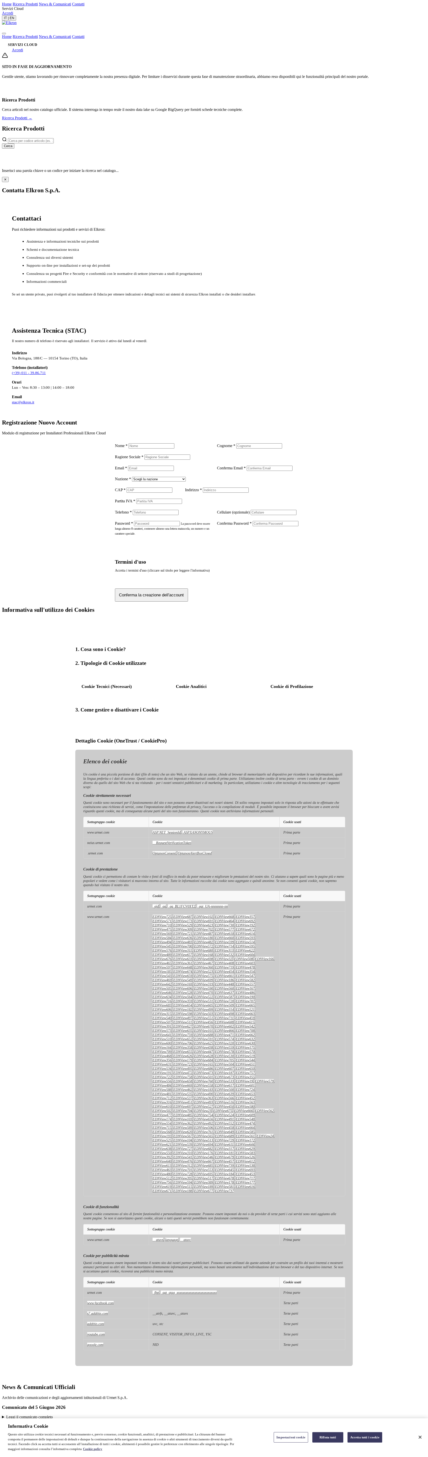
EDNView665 (245, 1005)
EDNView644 (245, 1144)
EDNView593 (245, 938)
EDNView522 (203, 997)
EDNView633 (182, 959)
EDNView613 (162, 1165)
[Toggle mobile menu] (4, 33)
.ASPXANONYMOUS (198, 832)
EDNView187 (224, 1073)
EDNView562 (264, 1111)
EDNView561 (245, 1136)
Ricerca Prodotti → (17, 118)
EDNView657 (182, 955)
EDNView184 (224, 1174)
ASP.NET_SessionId (167, 832)
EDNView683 (162, 1005)
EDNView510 (162, 1039)
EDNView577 (224, 929)
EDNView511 (182, 1022)
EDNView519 (245, 1056)
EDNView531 (203, 1001)
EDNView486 (245, 993)
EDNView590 (203, 988)
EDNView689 (224, 1136)
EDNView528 (182, 993)
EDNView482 (203, 942)
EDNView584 (162, 938)
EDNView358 (182, 1047)
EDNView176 (203, 1153)
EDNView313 (224, 950)
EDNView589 (182, 1128)
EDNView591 (203, 1039)
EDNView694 (203, 1144)
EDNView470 (203, 993)
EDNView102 (203, 917)
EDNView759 (182, 1035)
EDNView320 (224, 1043)
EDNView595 (245, 946)
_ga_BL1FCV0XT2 (181, 906)
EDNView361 (182, 963)
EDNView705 (224, 1060)
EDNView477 (162, 1115)
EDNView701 (182, 1170)
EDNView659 (182, 976)
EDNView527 (203, 1106)
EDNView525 (162, 1140)
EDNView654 (182, 1005)
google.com (95, 1345)
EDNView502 (162, 1111)
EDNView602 (224, 1026)
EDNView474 (245, 1123)
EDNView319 (203, 984)
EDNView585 (245, 1132)
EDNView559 (224, 1047)
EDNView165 (203, 1064)
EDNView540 (162, 1018)
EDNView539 (182, 1144)
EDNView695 (203, 1174)
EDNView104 (182, 1140)
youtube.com (96, 1334)
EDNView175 (245, 1047)
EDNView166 (264, 959)
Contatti (78, 4)
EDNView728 (182, 1174)
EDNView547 (245, 976)
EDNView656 (203, 1119)
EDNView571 (162, 921)
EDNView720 (224, 1001)
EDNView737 (224, 1191)
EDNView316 (162, 1102)
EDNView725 (162, 917)
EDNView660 (224, 938)
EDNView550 (162, 1153)
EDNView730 (224, 925)
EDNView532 (224, 955)
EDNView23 (202, 1111)
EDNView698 (203, 959)
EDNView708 (245, 1031)
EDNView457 (224, 1161)
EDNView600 (162, 1043)
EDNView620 (182, 1132)
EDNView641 (162, 1035)
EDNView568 (162, 1132)
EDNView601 (245, 1085)
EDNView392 (162, 1157)
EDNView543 (162, 976)
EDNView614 (245, 934)
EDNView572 (203, 946)
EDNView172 (245, 1140)
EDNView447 (203, 1052)
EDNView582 (245, 980)
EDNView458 (224, 1128)
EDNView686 (203, 1068)
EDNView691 (203, 921)
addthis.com (95, 1324)
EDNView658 (182, 1081)
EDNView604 (245, 955)
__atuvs (158, 1240)
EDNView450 (224, 1106)
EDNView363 (203, 1098)
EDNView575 (203, 976)
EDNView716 (162, 1001)
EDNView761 (203, 1132)
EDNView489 (162, 955)
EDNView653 (245, 1094)
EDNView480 (162, 1174)
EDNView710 (162, 925)
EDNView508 (243, 959)
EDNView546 (203, 1157)
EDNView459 (245, 1018)
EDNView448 (224, 984)
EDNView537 (182, 1098)
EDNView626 (182, 1056)
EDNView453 (245, 1174)
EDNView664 (245, 1128)
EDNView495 (182, 1068)
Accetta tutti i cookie (364, 1437)
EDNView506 (203, 1128)
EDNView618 (224, 934)
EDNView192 (245, 925)
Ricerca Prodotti (25, 4)
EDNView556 (162, 1081)
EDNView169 (182, 984)
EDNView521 (245, 1009)
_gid (156, 906)
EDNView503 (203, 1014)
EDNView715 (162, 1128)
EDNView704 (182, 1111)
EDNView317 (224, 1149)
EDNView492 (203, 1123)
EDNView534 (162, 1068)
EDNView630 (245, 1043)
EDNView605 (203, 1005)
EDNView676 (162, 959)
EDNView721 (182, 934)
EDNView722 (162, 1077)
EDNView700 (182, 946)
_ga (163, 906)
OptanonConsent (164, 853)
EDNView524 (224, 1115)
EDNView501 (203, 1077)
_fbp (156, 1293)
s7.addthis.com (97, 1313)
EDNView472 (182, 1073)
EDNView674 (182, 971)
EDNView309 (182, 929)
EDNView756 (162, 1182)
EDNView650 (245, 1068)
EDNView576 (162, 950)
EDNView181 (224, 1153)
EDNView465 (162, 963)
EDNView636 (182, 938)
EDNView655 (182, 1052)
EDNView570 (245, 1052)
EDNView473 (203, 1073)
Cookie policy (92, 1449)
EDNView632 (245, 1039)
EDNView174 (162, 1119)
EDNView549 (182, 980)
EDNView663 (245, 1014)
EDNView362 (182, 1123)
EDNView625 (203, 1043)
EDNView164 (162, 1047)
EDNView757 (245, 1073)
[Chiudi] (420, 1437)
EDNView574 (224, 1039)
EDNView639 (224, 1094)
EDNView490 (203, 1094)
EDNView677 (203, 1191)
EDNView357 (245, 917)
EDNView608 (224, 1022)
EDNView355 (245, 1077)
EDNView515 (182, 1187)
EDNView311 (182, 950)
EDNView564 (182, 997)
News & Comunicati (55, 4)
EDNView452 (245, 1098)
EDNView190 (245, 997)
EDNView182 (182, 1009)
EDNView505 (162, 988)
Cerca (8, 146)
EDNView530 (224, 1056)
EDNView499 (203, 1009)
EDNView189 (203, 1187)
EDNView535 (182, 1094)
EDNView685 (203, 1165)
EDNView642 (162, 984)
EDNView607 (224, 1068)
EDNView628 (203, 1056)
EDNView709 (162, 1052)
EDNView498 (224, 1014)
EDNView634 (162, 997)
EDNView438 (203, 1047)
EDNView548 (245, 1119)
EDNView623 (203, 925)
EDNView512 (162, 1178)
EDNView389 (203, 1182)
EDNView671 (162, 1191)
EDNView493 (203, 1102)
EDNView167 (245, 988)
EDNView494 (162, 942)
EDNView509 (224, 1005)
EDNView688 (203, 1035)
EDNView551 (203, 1018)
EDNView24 (265, 1136)
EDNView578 (224, 1052)
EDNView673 (224, 1077)
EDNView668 (224, 917)
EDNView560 (224, 988)
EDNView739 (224, 1165)
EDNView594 (182, 1182)
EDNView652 (182, 1039)
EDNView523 (203, 971)
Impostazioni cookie (290, 1437)
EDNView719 (224, 967)
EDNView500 (224, 1090)
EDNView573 (162, 1031)
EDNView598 (182, 1014)
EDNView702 (203, 929)
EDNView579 (264, 1081)
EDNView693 (245, 1170)
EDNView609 (245, 1115)
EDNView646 (162, 993)
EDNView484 (162, 1085)
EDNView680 (203, 950)
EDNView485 (182, 1115)
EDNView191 (162, 1073)
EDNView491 (224, 1119)
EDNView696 (182, 988)
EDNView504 (224, 1064)
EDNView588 (162, 1090)
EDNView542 (245, 1026)
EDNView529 (182, 925)
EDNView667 (203, 1161)
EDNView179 (182, 1060)
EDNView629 (245, 1149)
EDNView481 (162, 1094)
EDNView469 (162, 980)
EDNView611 (224, 1144)
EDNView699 (203, 980)
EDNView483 (182, 942)
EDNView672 (245, 929)
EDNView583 (245, 1153)
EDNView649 (224, 1132)
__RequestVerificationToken (172, 843)
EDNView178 (224, 1182)
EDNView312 (182, 1165)
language (171, 1240)
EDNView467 (203, 963)
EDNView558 (203, 1085)
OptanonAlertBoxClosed (195, 853)
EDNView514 (245, 942)
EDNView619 (162, 1187)
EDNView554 (162, 1123)
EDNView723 (182, 1064)
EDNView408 (224, 963)
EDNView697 (182, 1106)
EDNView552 (224, 1123)
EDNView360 (203, 967)
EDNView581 (224, 1187)
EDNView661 (224, 976)
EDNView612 (245, 1161)
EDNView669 (182, 1085)
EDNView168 (203, 955)
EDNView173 (182, 921)
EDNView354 (245, 971)
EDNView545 (162, 946)
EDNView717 (245, 1178)
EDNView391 (162, 1026)
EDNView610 (162, 1106)
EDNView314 (224, 1009)
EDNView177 (245, 1182)
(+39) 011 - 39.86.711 (29, 373)
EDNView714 (224, 946)
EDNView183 (203, 1090)
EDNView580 (245, 1106)
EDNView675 (222, 1111)
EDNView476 (182, 1161)
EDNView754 (203, 1115)
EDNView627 (182, 1026)
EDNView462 (182, 1090)
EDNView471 (224, 1035)
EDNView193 (162, 1136)
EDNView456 (203, 1022)
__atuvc (185, 1240)
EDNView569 (162, 934)
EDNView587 (224, 997)
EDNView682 (203, 1149)
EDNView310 (182, 1153)
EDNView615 (245, 1022)
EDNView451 (182, 1102)
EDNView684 (203, 1060)
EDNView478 (245, 967)
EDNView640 (162, 1161)
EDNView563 (245, 1102)
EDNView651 (245, 1064)
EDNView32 (223, 959)
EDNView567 (182, 1136)
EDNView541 (182, 1157)
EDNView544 (245, 1060)
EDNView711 (224, 1018)
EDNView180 (203, 938)
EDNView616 (245, 1187)
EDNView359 (182, 1001)
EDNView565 (203, 1136)
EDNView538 (245, 1165)
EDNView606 (162, 1009)
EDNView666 (243, 1111)
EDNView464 (224, 921)
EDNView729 (224, 1140)
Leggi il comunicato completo (29, 1417)
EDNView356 (162, 1060)
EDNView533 (224, 1081)
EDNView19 (244, 1081)
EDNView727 (182, 1149)
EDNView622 (245, 950)
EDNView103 (182, 1119)
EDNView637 (224, 993)
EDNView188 (182, 1191)
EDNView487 (203, 934)
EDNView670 (203, 1026)
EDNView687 (182, 917)
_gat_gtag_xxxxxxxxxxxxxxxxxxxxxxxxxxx (189, 1293)
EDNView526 (245, 1157)
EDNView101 (203, 1031)
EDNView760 (203, 1081)
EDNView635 (182, 1031)
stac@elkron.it (23, 402)
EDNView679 (224, 1157)
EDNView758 (182, 1077)
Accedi (7, 13)
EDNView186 (224, 980)
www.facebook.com (100, 1303)
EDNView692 (245, 921)
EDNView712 (162, 1098)
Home (7, 4)
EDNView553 (203, 1170)
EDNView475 (162, 929)
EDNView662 (245, 1035)
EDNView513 (203, 1140)
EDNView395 (182, 1178)
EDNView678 (224, 1178)
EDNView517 (203, 1178)
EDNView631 (162, 1064)
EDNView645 (224, 1170)
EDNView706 (182, 1043)
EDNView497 (182, 1018)
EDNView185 (162, 971)
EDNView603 (245, 963)
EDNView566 (224, 1098)
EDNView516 (224, 1102)
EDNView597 (162, 967)
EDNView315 (162, 1014)
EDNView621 (162, 1144)
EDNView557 (245, 984)
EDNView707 (245, 1001)
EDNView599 (224, 942)
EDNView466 (224, 1031)
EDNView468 (162, 1056)
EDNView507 (162, 1022)
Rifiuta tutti (328, 1437)
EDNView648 (182, 967)
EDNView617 (224, 1085)
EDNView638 (162, 1149)
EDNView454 (224, 971)
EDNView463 (162, 1170)
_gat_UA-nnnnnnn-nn (212, 906)
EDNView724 (245, 1090)
